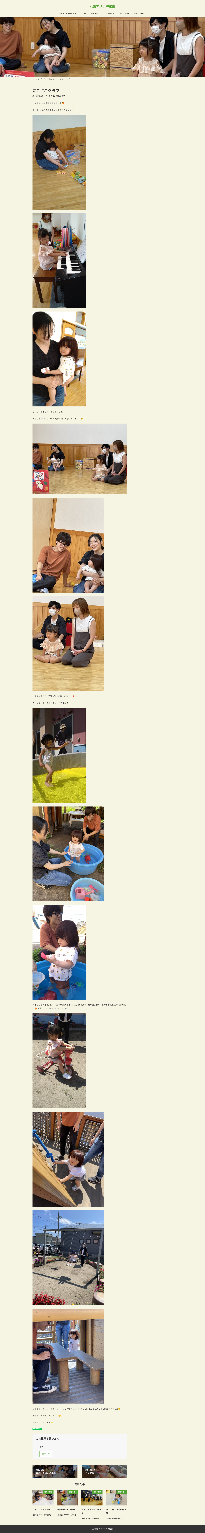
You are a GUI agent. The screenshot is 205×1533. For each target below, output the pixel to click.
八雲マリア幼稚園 (102, 6)
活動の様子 (60, 96)
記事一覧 (46, 1454)
